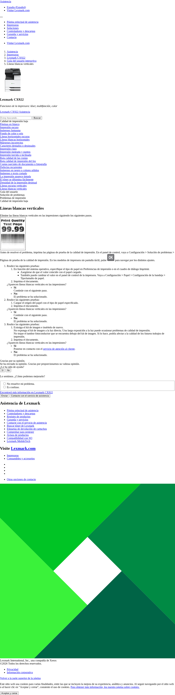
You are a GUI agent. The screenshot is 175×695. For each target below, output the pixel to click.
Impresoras (13, 54)
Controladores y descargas (21, 413)
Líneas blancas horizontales (15, 139)
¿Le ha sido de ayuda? (12, 366)
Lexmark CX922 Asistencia (15, 111)
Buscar (37, 118)
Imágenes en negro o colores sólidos (19, 170)
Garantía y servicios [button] (17, 34)
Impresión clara (8, 148)
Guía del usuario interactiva (21, 60)
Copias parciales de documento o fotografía (23, 164)
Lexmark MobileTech (18, 441)
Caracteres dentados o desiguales (17, 145)
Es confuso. (13, 387)
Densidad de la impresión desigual (18, 182)
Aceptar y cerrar (9, 693)
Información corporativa (20, 672)
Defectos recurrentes (11, 167)
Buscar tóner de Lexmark (20, 425)
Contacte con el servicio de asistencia (30, 395)
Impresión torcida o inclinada (15, 154)
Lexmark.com (23, 448)
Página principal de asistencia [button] (22, 21)
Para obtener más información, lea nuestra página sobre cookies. (105, 687)
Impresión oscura (9, 127)
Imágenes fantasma (10, 130)
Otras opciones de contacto (21, 479)
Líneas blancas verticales (13, 188)
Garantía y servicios (17, 419)
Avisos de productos (18, 435)
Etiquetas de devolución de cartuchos (27, 428)
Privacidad (12, 669)
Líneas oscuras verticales (13, 185)
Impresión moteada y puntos (15, 151)
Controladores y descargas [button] (21, 31)
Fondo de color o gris (11, 133)
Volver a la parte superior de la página (20, 678)
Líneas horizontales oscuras (15, 136)
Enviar (4, 395)
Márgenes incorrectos (11, 142)
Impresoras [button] (13, 25)
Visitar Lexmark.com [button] (18, 10)
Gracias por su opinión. (12, 360)
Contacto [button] (12, 37)
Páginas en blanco (9, 124)
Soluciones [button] (13, 28)
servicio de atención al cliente (59, 348)
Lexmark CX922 (16, 57)
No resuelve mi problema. (21, 383)
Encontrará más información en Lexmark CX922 (26, 392)
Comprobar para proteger (20, 431)
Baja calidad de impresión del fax (18, 161)
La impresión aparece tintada (15, 176)
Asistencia (12, 51)
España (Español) (16, 7)
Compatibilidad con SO (19, 438)
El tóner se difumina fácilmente (16, 179)
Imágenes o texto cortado (13, 173)
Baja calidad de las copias (14, 158)
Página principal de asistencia (22, 410)
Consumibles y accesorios (21, 458)
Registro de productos (18, 416)
